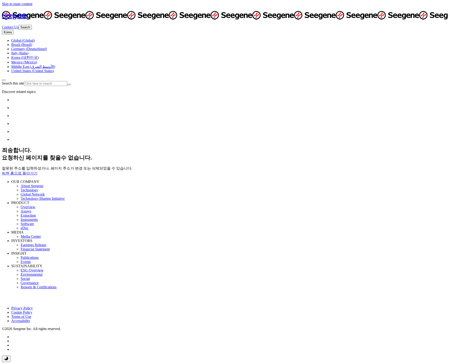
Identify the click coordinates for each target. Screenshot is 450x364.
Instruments (29, 220)
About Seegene (32, 186)
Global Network (33, 194)
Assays (26, 211)
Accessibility (20, 321)
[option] (23, 40)
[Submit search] (69, 84)
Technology (29, 190)
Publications (30, 258)
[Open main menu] (4, 80)
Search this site (13, 83)
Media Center (31, 236)
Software (27, 224)
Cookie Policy (21, 312)
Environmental (31, 274)
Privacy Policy (22, 308)
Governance (30, 283)
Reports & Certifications (38, 287)
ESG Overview (32, 270)
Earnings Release (33, 245)
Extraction (28, 215)
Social (25, 279)
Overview (28, 207)
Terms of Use (21, 317)
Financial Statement (35, 249)
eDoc (25, 228)
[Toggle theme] (6, 358)
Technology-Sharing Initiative (43, 199)
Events (26, 262)
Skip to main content (17, 4)
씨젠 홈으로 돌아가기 (20, 173)
